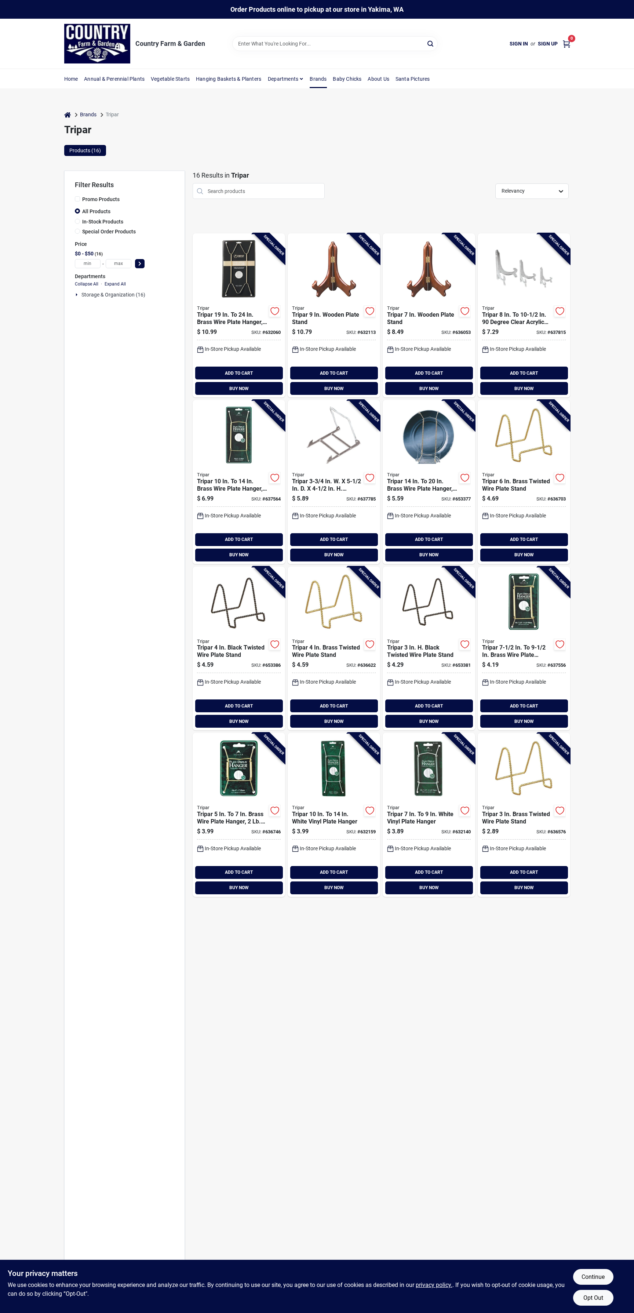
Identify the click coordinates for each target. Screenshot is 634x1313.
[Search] (431, 43)
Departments (283, 79)
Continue (593, 1276)
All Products (96, 211)
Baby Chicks (347, 79)
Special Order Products (109, 231)
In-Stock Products (102, 221)
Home (71, 79)
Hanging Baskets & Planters (228, 79)
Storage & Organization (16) (113, 295)
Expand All (115, 284)
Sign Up (548, 44)
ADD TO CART (239, 373)
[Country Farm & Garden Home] (97, 43)
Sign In (519, 44)
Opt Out (593, 1297)
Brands (318, 79)
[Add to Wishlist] (275, 311)
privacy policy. (434, 1284)
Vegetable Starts (170, 79)
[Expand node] (77, 294)
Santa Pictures (413, 79)
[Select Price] (140, 263)
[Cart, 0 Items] (566, 44)
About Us (378, 79)
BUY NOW (239, 388)
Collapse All (86, 284)
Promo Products (101, 199)
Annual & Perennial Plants (114, 79)
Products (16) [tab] (85, 150)
